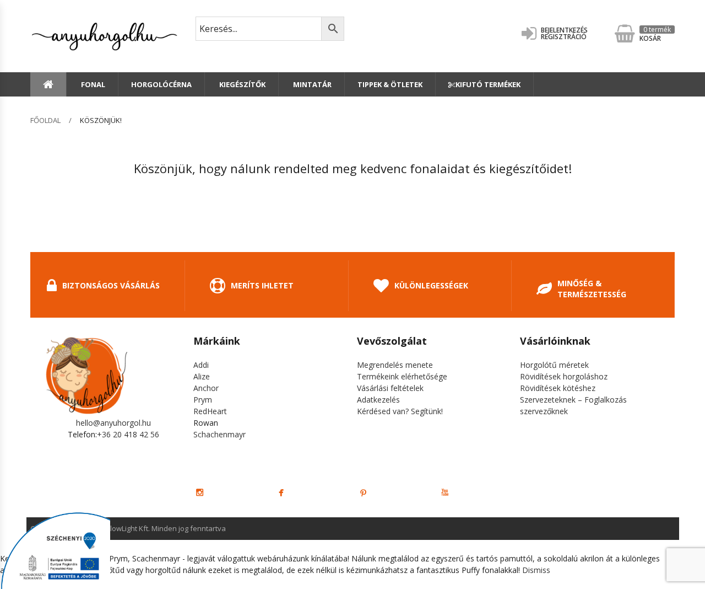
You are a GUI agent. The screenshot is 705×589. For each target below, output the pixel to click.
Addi (201, 365)
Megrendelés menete (395, 365)
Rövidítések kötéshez (557, 388)
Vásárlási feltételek (390, 388)
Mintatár (311, 84)
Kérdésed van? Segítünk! (400, 411)
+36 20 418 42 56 (128, 434)
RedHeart (210, 411)
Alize (201, 376)
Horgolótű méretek (554, 365)
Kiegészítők (241, 84)
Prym (202, 399)
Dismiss (536, 570)
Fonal (92, 84)
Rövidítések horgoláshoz (564, 376)
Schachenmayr (219, 434)
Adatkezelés (378, 399)
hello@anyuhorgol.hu (113, 422)
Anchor (206, 388)
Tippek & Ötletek (389, 84)
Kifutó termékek (487, 84)
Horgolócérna (161, 84)
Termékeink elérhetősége (402, 376)
